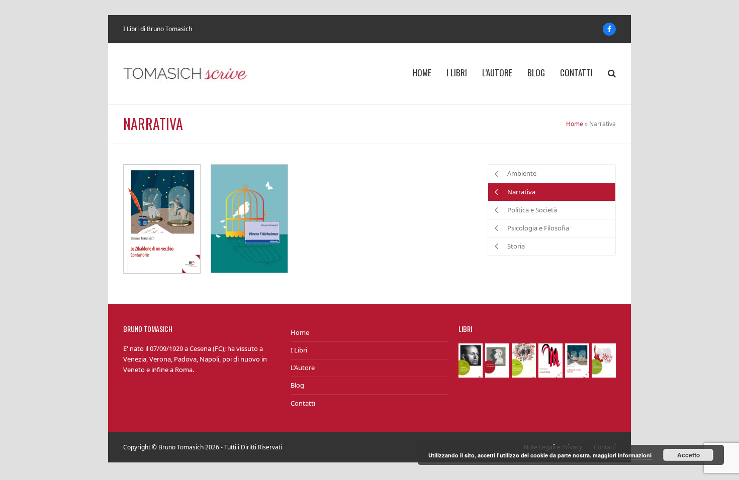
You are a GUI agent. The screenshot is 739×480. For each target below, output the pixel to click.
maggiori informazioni (622, 455)
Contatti (303, 403)
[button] (611, 73)
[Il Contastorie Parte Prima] (497, 359)
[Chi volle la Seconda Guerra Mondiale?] (524, 359)
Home (574, 123)
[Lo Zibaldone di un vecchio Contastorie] (162, 218)
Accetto (688, 454)
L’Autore (303, 367)
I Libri (299, 349)
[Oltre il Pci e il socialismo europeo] (604, 359)
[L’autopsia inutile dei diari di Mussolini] (470, 359)
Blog (297, 385)
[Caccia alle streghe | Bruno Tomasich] (550, 359)
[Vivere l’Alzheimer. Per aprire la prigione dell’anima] (249, 217)
